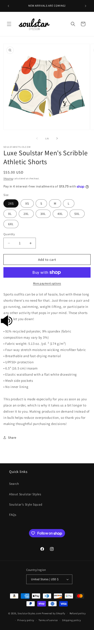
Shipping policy (71, 620)
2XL (26, 214)
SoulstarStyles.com (29, 613)
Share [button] (12, 437)
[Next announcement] (86, 6)
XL (10, 214)
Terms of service (48, 620)
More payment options (47, 283)
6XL (11, 224)
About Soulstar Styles (25, 494)
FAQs (12, 515)
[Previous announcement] (8, 6)
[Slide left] (37, 138)
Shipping (8, 178)
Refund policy (78, 613)
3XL (43, 214)
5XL (77, 214)
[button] (9, 24)
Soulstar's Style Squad (25, 504)
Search (14, 484)
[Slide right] (57, 138)
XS (27, 203)
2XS (11, 203)
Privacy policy (25, 620)
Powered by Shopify (53, 613)
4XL (60, 214)
